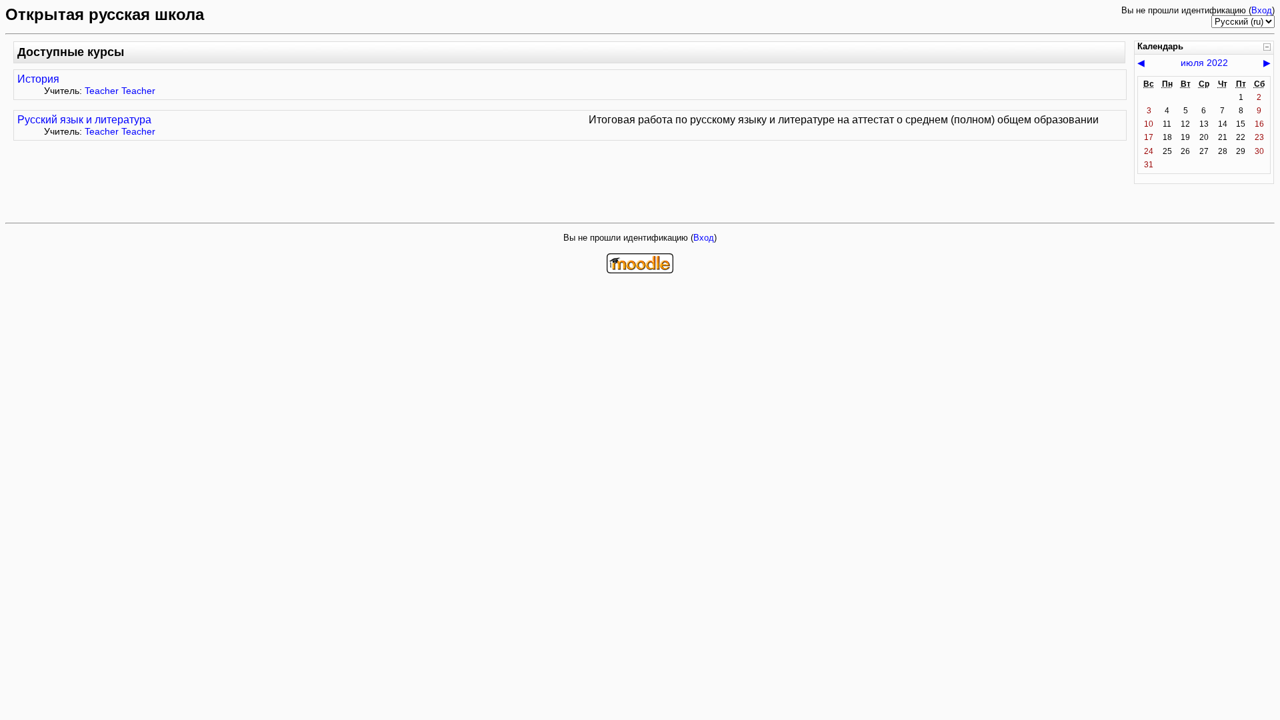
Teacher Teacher (120, 90)
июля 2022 (1204, 62)
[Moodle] (640, 269)
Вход (1261, 10)
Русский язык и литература (84, 119)
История (38, 79)
